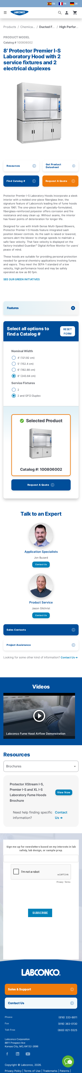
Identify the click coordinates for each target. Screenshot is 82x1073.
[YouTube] (27, 1053)
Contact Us (41, 564)
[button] (67, 13)
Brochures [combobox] (13, 766)
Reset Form (67, 331)
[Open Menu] (5, 12)
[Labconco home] (41, 972)
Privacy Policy (13, 1070)
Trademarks (50, 1070)
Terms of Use (32, 1070)
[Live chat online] (68, 1066)
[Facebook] (7, 1053)
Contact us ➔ (69, 657)
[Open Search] (59, 13)
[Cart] (75, 13)
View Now (63, 792)
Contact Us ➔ (61, 815)
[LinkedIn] (17, 1053)
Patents (64, 1070)
